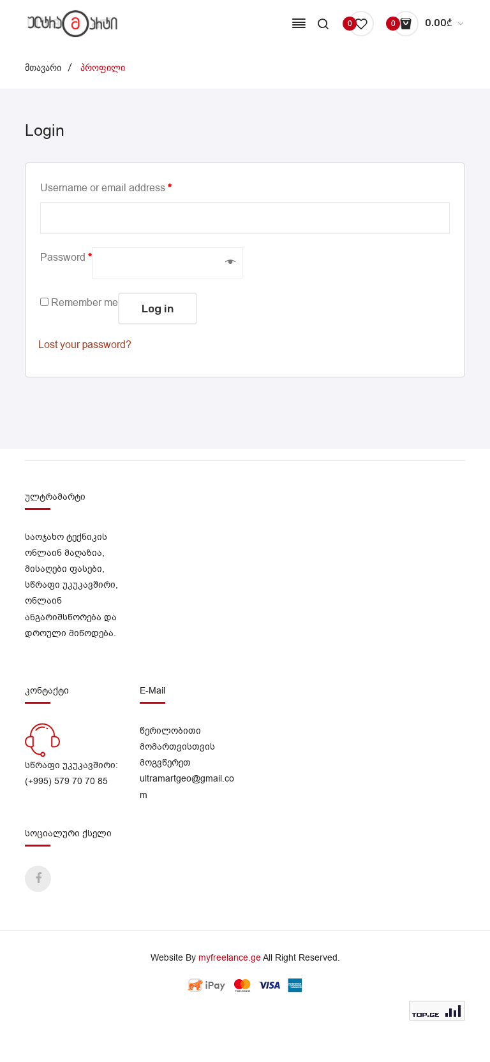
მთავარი (43, 67)
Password (66, 258)
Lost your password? (84, 345)
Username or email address (106, 188)
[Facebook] (38, 879)
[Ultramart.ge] (73, 23)
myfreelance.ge (229, 958)
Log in (158, 308)
